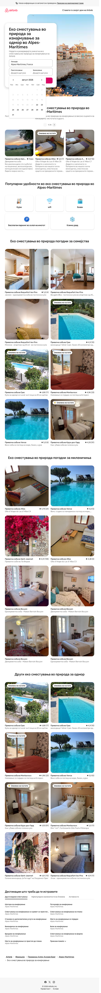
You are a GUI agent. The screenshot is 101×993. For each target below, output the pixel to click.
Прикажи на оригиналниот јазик (70, 3)
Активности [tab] (74, 897)
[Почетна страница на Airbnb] (11, 10)
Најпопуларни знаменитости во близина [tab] (48, 897)
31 (13, 115)
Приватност (45, 989)
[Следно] (54, 125)
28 (32, 110)
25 (18, 110)
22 (37, 105)
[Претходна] (45, 125)
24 (13, 110)
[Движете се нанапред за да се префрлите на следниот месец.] (41, 80)
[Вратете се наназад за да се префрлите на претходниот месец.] (13, 80)
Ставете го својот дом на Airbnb (77, 10)
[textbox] (20, 72)
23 (42, 105)
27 (27, 110)
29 (37, 110)
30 (42, 110)
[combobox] (31, 64)
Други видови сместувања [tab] (16, 897)
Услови (56, 989)
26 (23, 110)
